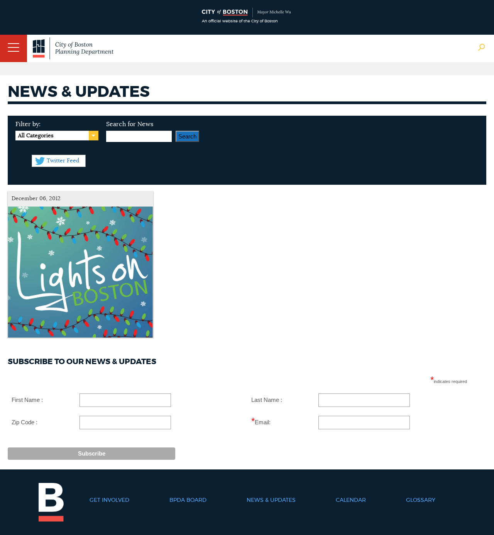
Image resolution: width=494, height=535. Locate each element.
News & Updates (271, 500)
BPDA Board (187, 500)
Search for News (129, 124)
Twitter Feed (63, 161)
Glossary (420, 500)
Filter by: (28, 124)
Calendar (351, 500)
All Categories (35, 135)
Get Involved (109, 500)
